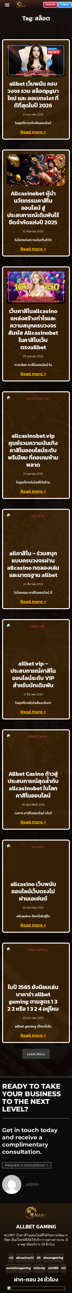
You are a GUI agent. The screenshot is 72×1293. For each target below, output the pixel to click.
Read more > (33, 132)
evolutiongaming (18, 1268)
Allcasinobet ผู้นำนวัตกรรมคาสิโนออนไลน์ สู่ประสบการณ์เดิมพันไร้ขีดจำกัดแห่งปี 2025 (33, 208)
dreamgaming (53, 1257)
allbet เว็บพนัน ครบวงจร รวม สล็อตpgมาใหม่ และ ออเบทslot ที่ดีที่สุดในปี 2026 (33, 94)
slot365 (53, 1268)
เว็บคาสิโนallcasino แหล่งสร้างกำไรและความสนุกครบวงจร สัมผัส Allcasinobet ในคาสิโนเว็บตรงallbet (33, 329)
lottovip (39, 1268)
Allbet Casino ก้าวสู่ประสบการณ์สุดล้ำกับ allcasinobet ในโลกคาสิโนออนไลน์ (33, 785)
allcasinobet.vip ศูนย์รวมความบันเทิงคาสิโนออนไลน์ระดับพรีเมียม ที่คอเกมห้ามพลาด (33, 450)
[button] (7, 4)
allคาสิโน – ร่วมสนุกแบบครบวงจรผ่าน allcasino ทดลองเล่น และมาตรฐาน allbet (33, 564)
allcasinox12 (25, 1257)
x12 (11, 1257)
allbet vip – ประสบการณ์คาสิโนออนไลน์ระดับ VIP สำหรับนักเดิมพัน (33, 674)
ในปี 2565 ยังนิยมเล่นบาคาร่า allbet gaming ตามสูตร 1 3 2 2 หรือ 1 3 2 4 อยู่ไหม (33, 998)
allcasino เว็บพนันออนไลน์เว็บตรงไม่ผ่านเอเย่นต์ (33, 891)
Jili (38, 1257)
